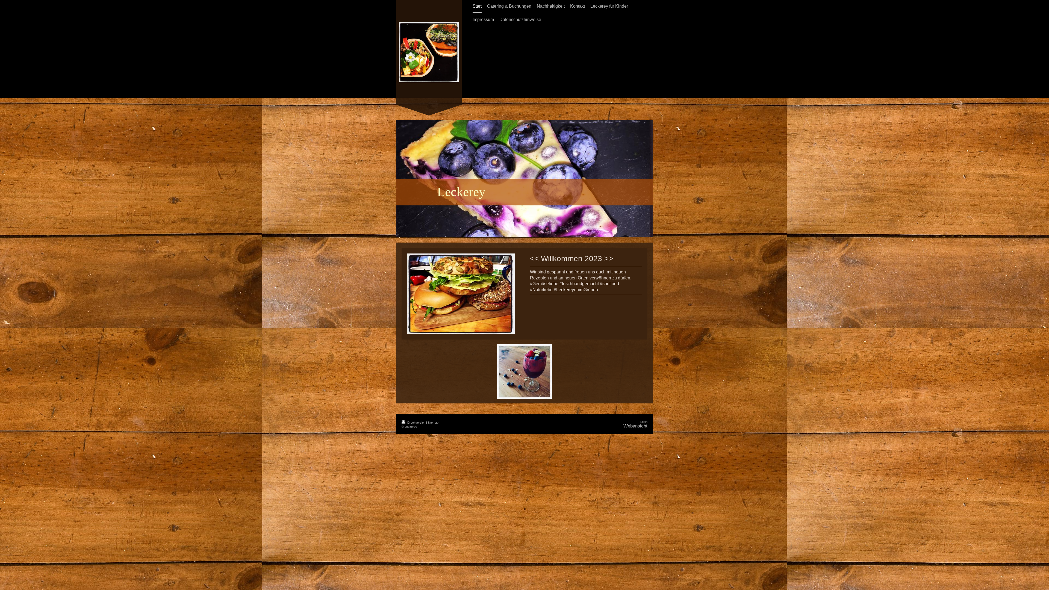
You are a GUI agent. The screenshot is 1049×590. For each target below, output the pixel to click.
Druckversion (416, 422)
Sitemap (433, 422)
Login (643, 421)
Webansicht (635, 426)
